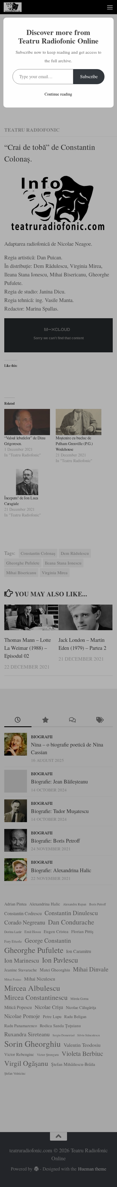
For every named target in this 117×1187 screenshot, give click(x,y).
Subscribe (89, 76)
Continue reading (58, 94)
